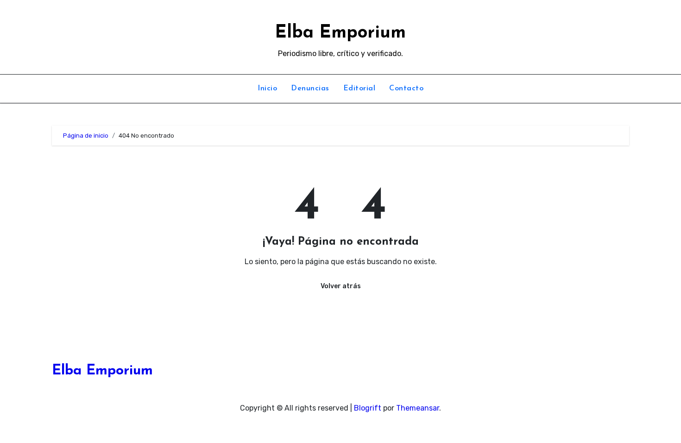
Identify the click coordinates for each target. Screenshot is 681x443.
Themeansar (417, 408)
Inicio (267, 88)
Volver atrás (341, 286)
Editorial (359, 88)
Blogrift (367, 408)
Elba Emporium (340, 33)
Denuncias (310, 88)
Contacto (406, 88)
